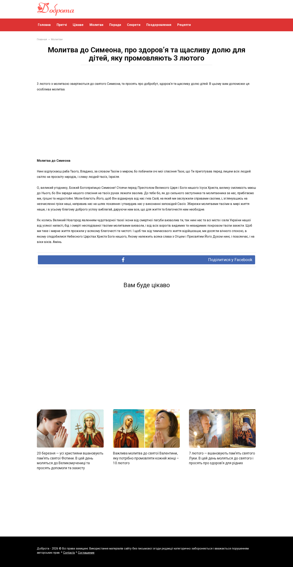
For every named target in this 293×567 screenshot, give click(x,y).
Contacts (69, 552)
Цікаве (78, 25)
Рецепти (184, 25)
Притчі (62, 25)
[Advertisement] (146, 125)
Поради (115, 25)
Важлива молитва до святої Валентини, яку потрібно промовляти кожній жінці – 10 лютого (146, 458)
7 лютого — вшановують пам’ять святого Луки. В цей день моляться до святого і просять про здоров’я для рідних (222, 458)
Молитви (96, 25)
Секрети (133, 25)
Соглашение (86, 552)
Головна (44, 25)
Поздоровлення (158, 25)
